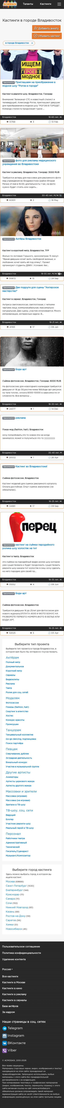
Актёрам (12, 657)
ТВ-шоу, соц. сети (19, 810)
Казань (10, 912)
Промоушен (12, 724)
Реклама (10, 684)
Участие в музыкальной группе (22, 767)
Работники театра (15, 838)
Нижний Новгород (17, 907)
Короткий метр (14, 671)
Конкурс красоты (15, 720)
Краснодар (12, 894)
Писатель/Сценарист (17, 851)
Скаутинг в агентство (17, 711)
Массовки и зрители (21, 791)
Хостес (9, 716)
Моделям (12, 698)
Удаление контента (14, 959)
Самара (10, 899)
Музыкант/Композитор (18, 856)
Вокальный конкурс (16, 762)
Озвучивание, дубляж (17, 754)
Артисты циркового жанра (20, 781)
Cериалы (10, 675)
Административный (16, 843)
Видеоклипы (12, 679)
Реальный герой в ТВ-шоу (20, 828)
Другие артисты (18, 772)
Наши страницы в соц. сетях (24, 1021)
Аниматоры (12, 777)
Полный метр (13, 662)
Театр (9, 688)
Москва (10, 882)
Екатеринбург (14, 890)
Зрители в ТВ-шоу (15, 805)
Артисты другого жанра (18, 786)
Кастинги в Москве (13, 982)
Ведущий (10, 815)
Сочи (9, 903)
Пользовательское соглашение (21, 947)
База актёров (10, 1006)
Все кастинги (10, 976)
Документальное (15, 667)
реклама (20, 418)
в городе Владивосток (17, 43)
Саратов (11, 920)
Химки (10, 925)
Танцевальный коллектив (19, 735)
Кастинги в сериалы (14, 1000)
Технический (13, 847)
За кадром (8, 1012)
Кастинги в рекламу (14, 994)
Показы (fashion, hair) (17, 707)
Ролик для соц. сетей (17, 692)
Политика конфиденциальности (21, 953)
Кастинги (45, 4)
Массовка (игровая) (16, 796)
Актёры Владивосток (28, 239)
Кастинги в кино (12, 988)
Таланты (28, 4)
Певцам (11, 749)
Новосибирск (14, 929)
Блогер (9, 819)
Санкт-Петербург (16, 886)
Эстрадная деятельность (19, 758)
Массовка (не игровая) (18, 800)
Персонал (13, 834)
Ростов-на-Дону (15, 916)
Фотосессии (12, 703)
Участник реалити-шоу (18, 824)
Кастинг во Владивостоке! (31, 466)
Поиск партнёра (14, 743)
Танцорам (13, 730)
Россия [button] (6, 969)
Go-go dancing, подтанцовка (21, 739)
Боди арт (20, 369)
